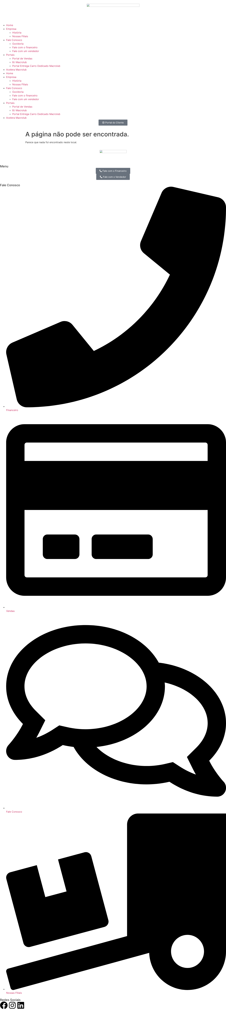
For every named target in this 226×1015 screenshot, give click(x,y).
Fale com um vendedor (25, 51)
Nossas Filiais (20, 36)
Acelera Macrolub (16, 69)
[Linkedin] (21, 1005)
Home (9, 25)
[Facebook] (4, 1005)
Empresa (11, 28)
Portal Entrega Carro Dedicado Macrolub (36, 65)
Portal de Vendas (22, 58)
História (16, 32)
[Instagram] (12, 1005)
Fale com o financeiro (25, 47)
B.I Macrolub (19, 62)
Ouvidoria (18, 43)
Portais (10, 54)
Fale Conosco (14, 40)
